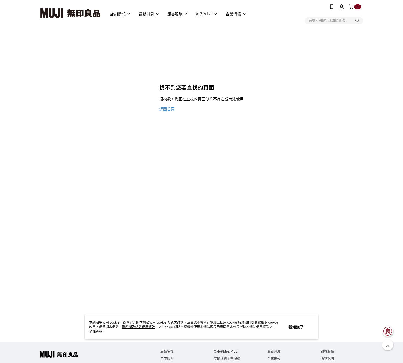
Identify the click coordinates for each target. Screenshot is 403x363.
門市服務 (167, 358)
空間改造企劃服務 (227, 358)
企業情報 (273, 358)
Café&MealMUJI (226, 351)
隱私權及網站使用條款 (138, 326)
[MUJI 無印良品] (70, 13)
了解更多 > (97, 331)
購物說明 (327, 358)
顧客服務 (327, 351)
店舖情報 (167, 351)
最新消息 (273, 351)
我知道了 (296, 327)
